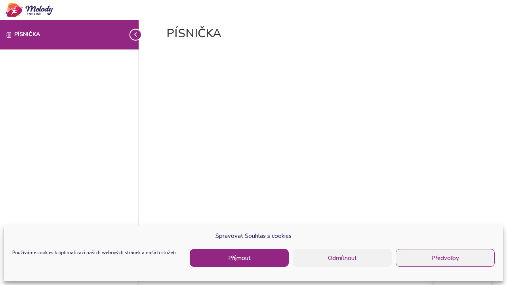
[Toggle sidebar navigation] (136, 34)
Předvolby (445, 258)
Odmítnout (342, 258)
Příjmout (239, 258)
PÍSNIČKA (27, 34)
